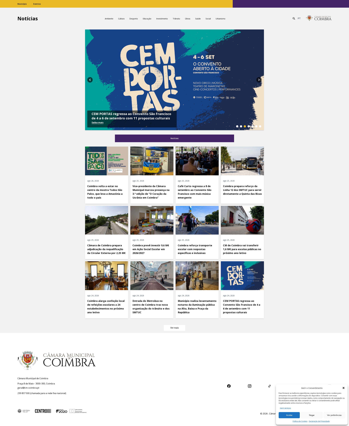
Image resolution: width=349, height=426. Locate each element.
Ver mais (174, 328)
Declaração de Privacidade (319, 421)
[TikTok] (269, 385)
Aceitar (289, 415)
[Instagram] (250, 385)
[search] (294, 18)
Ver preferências (334, 415)
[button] (343, 388)
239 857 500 (23, 393)
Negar (312, 415)
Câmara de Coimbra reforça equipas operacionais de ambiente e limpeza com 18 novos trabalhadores (132, 113)
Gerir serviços (285, 408)
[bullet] (237, 126)
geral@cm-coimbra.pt (28, 387)
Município (22, 4)
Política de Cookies (300, 421)
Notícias (27, 18)
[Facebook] (229, 385)
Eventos (37, 4)
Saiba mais (97, 122)
